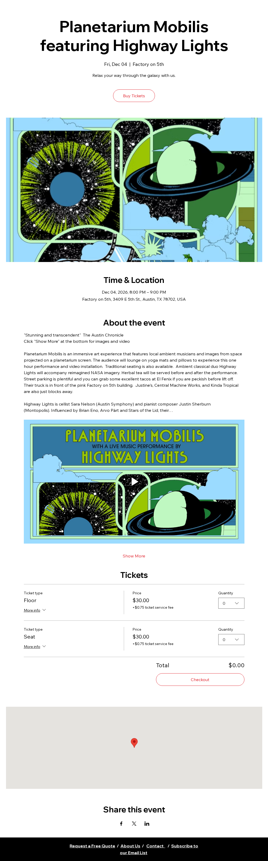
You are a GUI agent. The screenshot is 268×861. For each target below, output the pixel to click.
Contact (155, 845)
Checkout (200, 679)
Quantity (225, 593)
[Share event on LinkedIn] (146, 824)
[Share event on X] (134, 824)
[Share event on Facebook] (121, 824)
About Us (130, 845)
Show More (134, 555)
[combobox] (231, 603)
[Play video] (134, 482)
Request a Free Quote (92, 845)
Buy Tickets (134, 95)
